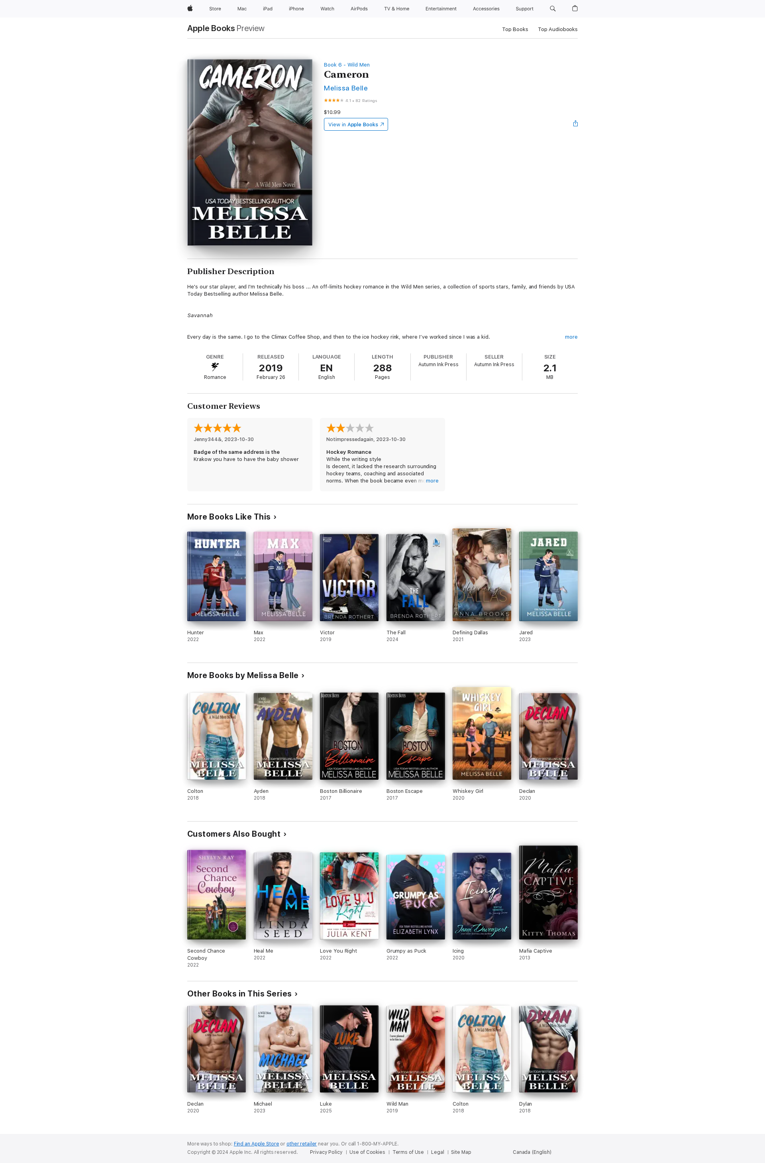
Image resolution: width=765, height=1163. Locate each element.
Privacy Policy (326, 1152)
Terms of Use (408, 1152)
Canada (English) (532, 1152)
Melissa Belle (346, 88)
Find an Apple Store (256, 1144)
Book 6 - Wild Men (347, 65)
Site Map (461, 1152)
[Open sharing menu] (576, 124)
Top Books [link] (515, 29)
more (571, 337)
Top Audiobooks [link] (558, 29)
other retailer (301, 1144)
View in (353, 124)
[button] (553, 9)
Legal (437, 1152)
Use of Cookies (367, 1152)
